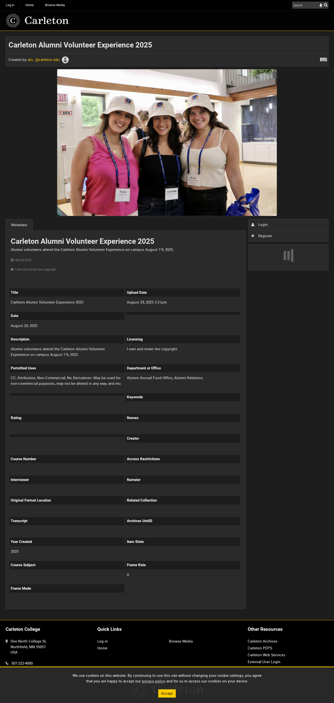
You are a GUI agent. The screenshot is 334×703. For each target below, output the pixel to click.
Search (325, 5)
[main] (167, 325)
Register (264, 235)
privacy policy (153, 681)
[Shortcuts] (323, 58)
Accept (167, 693)
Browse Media (55, 5)
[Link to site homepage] (37, 20)
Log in (10, 5)
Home (29, 5)
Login (262, 224)
